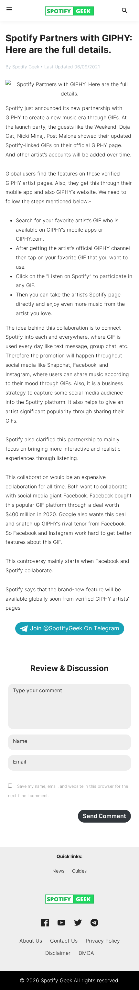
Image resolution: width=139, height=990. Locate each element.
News (58, 871)
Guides (79, 871)
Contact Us (64, 940)
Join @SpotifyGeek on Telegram (74, 628)
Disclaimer (57, 953)
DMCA (86, 953)
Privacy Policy (103, 940)
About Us (30, 940)
